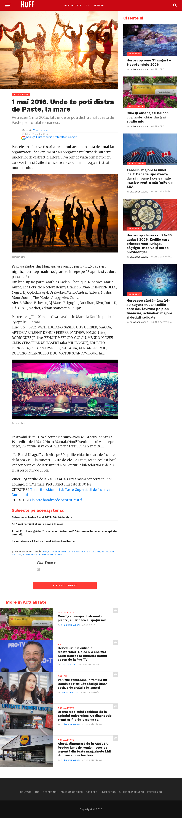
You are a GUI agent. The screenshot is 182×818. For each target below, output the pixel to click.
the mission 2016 (52, 554)
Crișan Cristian (69, 693)
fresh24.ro (154, 792)
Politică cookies (71, 792)
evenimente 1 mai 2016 (87, 551)
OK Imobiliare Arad (131, 792)
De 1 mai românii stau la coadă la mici (37, 524)
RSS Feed (91, 792)
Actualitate (73, 5)
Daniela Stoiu (68, 665)
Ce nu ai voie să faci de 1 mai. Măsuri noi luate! (44, 541)
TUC (37, 792)
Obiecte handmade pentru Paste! (56, 500)
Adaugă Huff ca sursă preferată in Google (51, 136)
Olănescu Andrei (70, 625)
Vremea (98, 5)
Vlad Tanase (40, 130)
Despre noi (50, 792)
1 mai (44, 551)
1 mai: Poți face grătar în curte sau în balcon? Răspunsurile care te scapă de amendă (64, 533)
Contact (25, 792)
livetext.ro (108, 792)
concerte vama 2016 (60, 551)
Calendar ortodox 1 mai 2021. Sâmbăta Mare (42, 517)
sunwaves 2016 (32, 554)
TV (87, 5)
